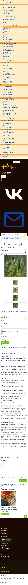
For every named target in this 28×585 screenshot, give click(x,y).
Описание (4, 353)
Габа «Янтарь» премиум (8, 507)
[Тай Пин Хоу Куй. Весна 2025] (15, 266)
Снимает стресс (15, 485)
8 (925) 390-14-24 (6, 174)
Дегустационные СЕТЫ (13, 6)
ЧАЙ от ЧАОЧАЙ (23, 6)
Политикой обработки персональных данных (11, 580)
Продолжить (23, 480)
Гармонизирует (7, 484)
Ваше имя (3, 460)
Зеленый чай (18, 237)
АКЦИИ (4, 7)
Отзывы (3, 535)
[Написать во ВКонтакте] (14, 206)
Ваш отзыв (4, 465)
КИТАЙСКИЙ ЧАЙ (11, 43)
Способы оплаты (5, 548)
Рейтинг (3, 477)
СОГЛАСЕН (3, 575)
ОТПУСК (5, 6)
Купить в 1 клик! (5, 344)
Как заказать (4, 545)
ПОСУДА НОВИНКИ (11, 7)
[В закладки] (25, 252)
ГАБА (8, 144)
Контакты (3, 530)
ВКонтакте (3, 554)
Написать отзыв (22, 347)
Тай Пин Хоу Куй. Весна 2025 (11, 238)
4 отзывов (15, 347)
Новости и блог (4, 536)
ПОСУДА (9, 98)
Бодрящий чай (15, 484)
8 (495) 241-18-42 (6, 172)
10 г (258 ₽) (5, 336)
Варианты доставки (6, 547)
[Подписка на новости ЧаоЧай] (14, 232)
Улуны (9, 85)
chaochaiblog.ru (5, 556)
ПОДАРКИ (9, 129)
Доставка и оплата (6, 356)
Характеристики (14, 353)
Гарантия (3, 533)
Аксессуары (10, 120)
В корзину (5, 342)
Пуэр (8, 62)
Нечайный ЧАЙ (11, 154)
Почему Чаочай (5, 532)
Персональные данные (6, 550)
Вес (2, 333)
